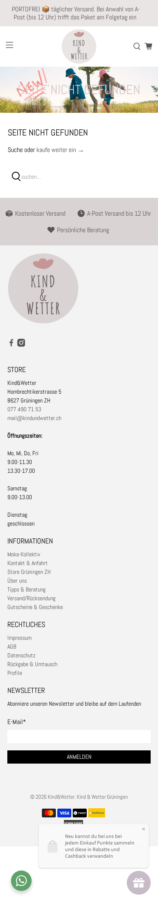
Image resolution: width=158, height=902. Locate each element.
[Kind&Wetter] (79, 46)
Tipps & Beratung (26, 589)
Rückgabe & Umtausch (32, 664)
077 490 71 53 (24, 409)
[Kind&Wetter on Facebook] (11, 345)
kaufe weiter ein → (60, 149)
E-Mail (16, 721)
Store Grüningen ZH (29, 572)
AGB (11, 646)
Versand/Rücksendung (31, 598)
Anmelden (79, 757)
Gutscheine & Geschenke (35, 607)
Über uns (17, 580)
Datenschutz (21, 655)
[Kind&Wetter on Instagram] (21, 345)
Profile (14, 673)
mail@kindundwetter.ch (34, 418)
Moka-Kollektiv (23, 554)
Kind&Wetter (61, 796)
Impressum (19, 638)
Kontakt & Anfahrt (27, 563)
